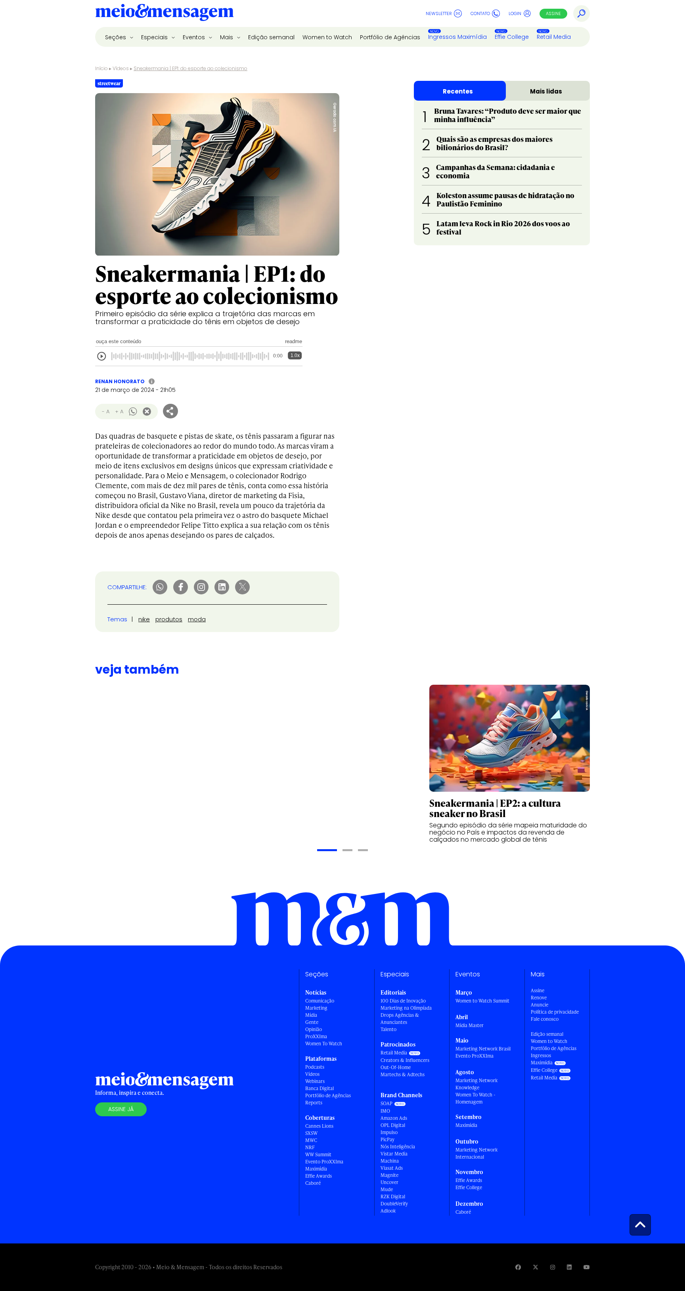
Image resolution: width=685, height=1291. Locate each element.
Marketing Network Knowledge (476, 1084)
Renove (539, 997)
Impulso (389, 1132)
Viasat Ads (392, 1168)
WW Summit (318, 1154)
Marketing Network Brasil (483, 1048)
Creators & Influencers (405, 1060)
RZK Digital (393, 1196)
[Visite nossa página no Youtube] (587, 1267)
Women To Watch (323, 1043)
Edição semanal (271, 37)
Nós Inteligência (398, 1146)
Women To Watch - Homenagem (475, 1098)
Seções (116, 37)
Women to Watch (327, 37)
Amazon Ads (394, 1118)
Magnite (389, 1175)
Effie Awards (318, 1176)
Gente (311, 1022)
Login (515, 13)
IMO (385, 1111)
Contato (480, 13)
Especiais (155, 37)
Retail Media (554, 37)
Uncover (389, 1182)
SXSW (311, 1133)
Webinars (315, 1081)
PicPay (387, 1139)
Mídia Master (469, 1025)
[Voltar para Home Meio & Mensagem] (164, 13)
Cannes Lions (319, 1126)
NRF (310, 1147)
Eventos (195, 37)
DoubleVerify (394, 1203)
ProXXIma (316, 1036)
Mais (227, 37)
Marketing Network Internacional (476, 1153)
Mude (387, 1189)
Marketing (316, 1008)
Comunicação (319, 1000)
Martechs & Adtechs (403, 1074)
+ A (119, 411)
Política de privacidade (555, 1011)
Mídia (311, 1015)
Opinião (313, 1029)
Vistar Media (394, 1153)
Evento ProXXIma (324, 1161)
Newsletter (439, 13)
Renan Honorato (120, 381)
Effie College (512, 37)
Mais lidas (546, 91)
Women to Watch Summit (482, 1000)
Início (101, 68)
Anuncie (539, 1004)
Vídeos (121, 68)
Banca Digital (319, 1088)
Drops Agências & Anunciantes (400, 1019)
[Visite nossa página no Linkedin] (569, 1267)
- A (105, 411)
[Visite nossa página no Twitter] (535, 1267)
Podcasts (314, 1067)
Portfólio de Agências (390, 37)
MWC (311, 1140)
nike (144, 619)
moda (197, 619)
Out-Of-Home (396, 1067)
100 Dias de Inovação (403, 1000)
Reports (313, 1102)
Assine (553, 13)
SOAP (386, 1103)
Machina (390, 1160)
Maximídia (316, 1168)
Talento (388, 1029)
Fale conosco (545, 1019)
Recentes (458, 91)
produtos (168, 619)
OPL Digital (393, 1125)
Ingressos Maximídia (457, 37)
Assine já (121, 1109)
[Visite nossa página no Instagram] (552, 1267)
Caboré (313, 1183)
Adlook (388, 1210)
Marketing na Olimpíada (406, 1008)
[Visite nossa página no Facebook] (518, 1267)
